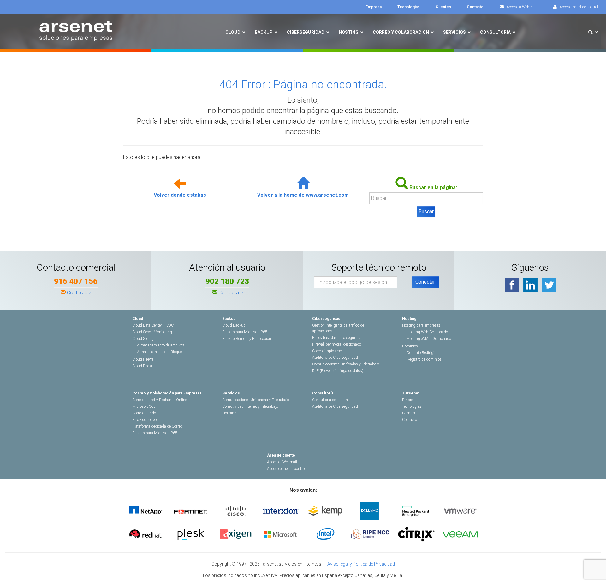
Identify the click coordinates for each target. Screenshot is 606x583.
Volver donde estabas (180, 195)
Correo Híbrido (144, 413)
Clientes (408, 413)
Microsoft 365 (144, 406)
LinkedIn (530, 285)
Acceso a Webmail (282, 462)
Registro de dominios (424, 359)
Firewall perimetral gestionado (336, 344)
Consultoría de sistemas (332, 400)
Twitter (549, 285)
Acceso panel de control (286, 468)
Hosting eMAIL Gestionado (429, 338)
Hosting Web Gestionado (427, 332)
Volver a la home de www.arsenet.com (303, 195)
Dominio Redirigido (422, 353)
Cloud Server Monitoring (152, 332)
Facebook (512, 285)
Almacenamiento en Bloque (159, 352)
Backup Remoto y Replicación (246, 338)
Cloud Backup (144, 366)
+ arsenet (410, 393)
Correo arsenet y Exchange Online (159, 400)
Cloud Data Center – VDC (153, 325)
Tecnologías (411, 406)
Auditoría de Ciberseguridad (335, 357)
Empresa (409, 400)
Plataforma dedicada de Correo (157, 426)
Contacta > (79, 293)
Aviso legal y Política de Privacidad (361, 564)
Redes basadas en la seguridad (337, 337)
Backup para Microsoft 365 (244, 332)
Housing (229, 413)
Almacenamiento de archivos (160, 345)
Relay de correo (144, 420)
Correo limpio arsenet (329, 351)
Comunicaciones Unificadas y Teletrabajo (345, 364)
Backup (228, 318)
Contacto (409, 420)
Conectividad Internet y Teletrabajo (250, 406)
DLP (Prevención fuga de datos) (337, 371)
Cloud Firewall (144, 359)
